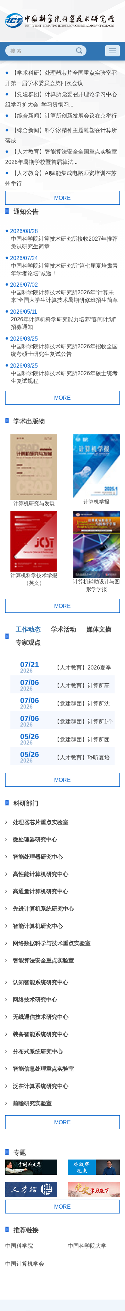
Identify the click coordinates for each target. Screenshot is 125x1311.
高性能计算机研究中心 (37, 874)
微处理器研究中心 (32, 839)
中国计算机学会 (24, 1264)
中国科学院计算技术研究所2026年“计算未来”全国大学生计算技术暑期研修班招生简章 (64, 296)
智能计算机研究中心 (35, 926)
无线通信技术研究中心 (37, 1017)
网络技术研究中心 (32, 1000)
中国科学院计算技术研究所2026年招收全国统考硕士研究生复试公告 (64, 350)
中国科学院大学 (87, 1246)
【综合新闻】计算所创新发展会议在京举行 (64, 116)
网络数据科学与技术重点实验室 (49, 943)
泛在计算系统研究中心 (37, 1086)
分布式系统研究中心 (35, 1051)
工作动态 (28, 629)
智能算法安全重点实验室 (40, 960)
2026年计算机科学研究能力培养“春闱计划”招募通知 (63, 323)
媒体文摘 (98, 629)
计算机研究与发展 (34, 503)
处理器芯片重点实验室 (37, 822)
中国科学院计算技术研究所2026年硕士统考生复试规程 (64, 377)
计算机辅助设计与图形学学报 (96, 585)
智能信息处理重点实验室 (40, 1069)
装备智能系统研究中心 (37, 1034)
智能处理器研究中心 (35, 857)
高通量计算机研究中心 (37, 891)
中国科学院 (19, 1246)
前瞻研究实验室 (29, 1103)
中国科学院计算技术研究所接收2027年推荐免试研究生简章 (64, 242)
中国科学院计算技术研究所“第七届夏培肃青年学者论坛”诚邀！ (64, 269)
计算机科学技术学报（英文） (33, 579)
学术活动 (63, 629)
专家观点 (28, 642)
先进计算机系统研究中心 (40, 909)
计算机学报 (96, 502)
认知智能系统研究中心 (37, 982)
